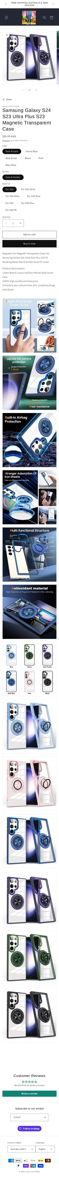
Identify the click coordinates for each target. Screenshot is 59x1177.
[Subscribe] (44, 1117)
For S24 (9, 203)
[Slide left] (22, 90)
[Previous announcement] (5, 4)
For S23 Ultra (28, 189)
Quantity (6, 217)
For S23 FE (11, 209)
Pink (41, 158)
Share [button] (9, 99)
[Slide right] (36, 90)
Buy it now (29, 243)
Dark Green (11, 158)
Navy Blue (11, 164)
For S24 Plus (33, 196)
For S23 (9, 189)
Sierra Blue (32, 151)
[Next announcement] (53, 4)
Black (28, 158)
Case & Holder (13, 177)
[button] (6, 17)
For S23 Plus (27, 203)
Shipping (6, 140)
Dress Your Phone (33, 1171)
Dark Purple (12, 151)
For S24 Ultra (13, 196)
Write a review (29, 1093)
